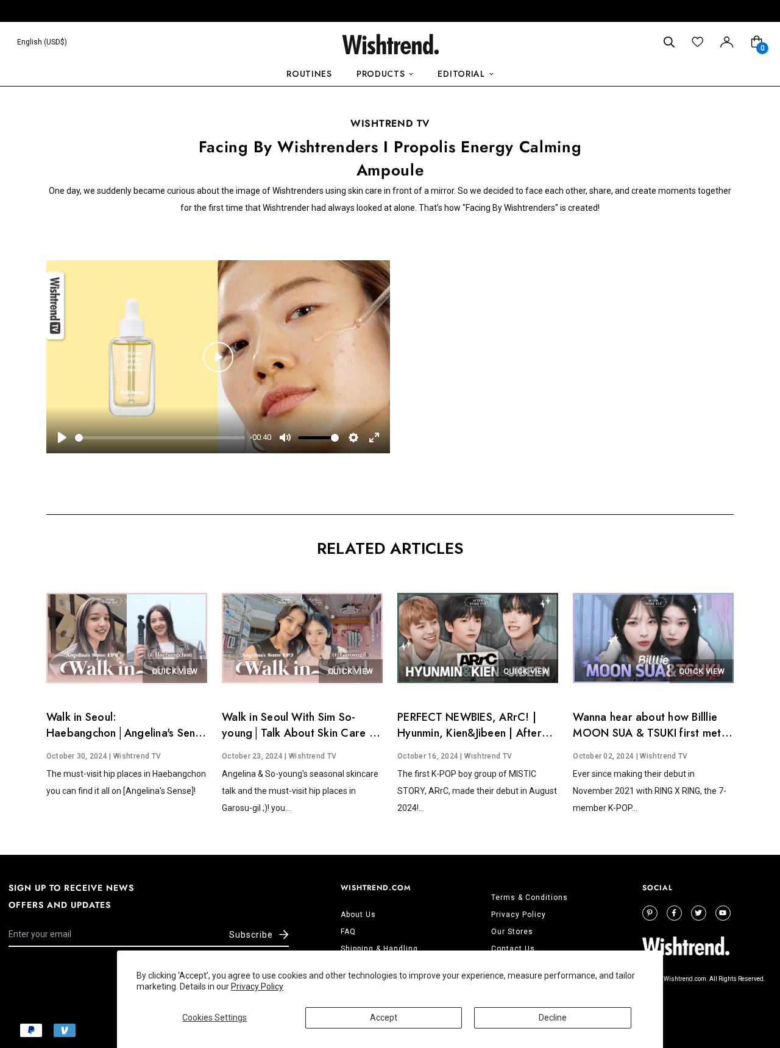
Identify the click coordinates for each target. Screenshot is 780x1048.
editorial (461, 74)
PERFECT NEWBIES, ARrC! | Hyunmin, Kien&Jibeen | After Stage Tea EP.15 (469, 733)
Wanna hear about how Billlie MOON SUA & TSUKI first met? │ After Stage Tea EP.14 (650, 733)
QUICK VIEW (174, 671)
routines (309, 74)
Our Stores (512, 931)
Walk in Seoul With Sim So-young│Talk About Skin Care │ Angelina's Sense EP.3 (299, 733)
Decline (553, 1017)
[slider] (160, 438)
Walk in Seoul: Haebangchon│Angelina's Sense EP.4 (126, 733)
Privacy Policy (257, 986)
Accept (383, 1017)
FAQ (348, 931)
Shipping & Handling (379, 948)
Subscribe (251, 935)
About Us (358, 914)
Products (380, 74)
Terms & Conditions (529, 897)
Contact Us (513, 948)
